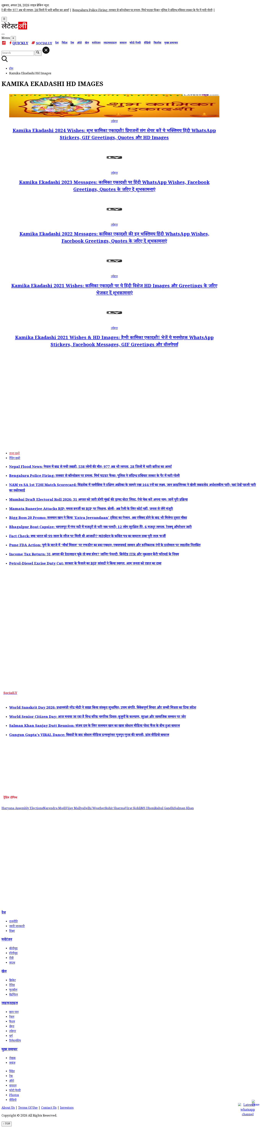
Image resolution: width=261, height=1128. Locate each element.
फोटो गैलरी (135, 43)
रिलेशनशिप (15, 1041)
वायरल (123, 43)
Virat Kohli (133, 808)
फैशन (12, 1022)
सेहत (11, 1026)
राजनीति (13, 921)
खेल (87, 43)
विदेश (64, 43)
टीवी (11, 958)
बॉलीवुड (13, 948)
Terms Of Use (28, 1108)
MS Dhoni (148, 808)
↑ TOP (6, 1124)
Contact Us (49, 1108)
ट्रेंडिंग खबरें (14, 458)
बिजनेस (157, 43)
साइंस (12, 1063)
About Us (8, 1108)
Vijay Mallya (75, 808)
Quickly (20, 43)
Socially (44, 43)
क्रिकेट (12, 980)
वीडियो (147, 43)
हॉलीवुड (13, 953)
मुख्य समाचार (171, 43)
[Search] (3, 34)
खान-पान (14, 1012)
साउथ (12, 963)
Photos (14, 1095)
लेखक (12, 1058)
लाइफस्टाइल (110, 43)
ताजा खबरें (14, 453)
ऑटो (79, 43)
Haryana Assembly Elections (22, 808)
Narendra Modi (54, 808)
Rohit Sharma (115, 808)
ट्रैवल (11, 1017)
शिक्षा (12, 931)
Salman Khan (184, 808)
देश (57, 43)
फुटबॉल (13, 990)
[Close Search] (45, 50)
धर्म (11, 1036)
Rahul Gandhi (164, 808)
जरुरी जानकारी (17, 926)
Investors (67, 1108)
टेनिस (12, 985)
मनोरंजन (96, 43)
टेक (72, 43)
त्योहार (114, 121)
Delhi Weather (94, 808)
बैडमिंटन (13, 995)
